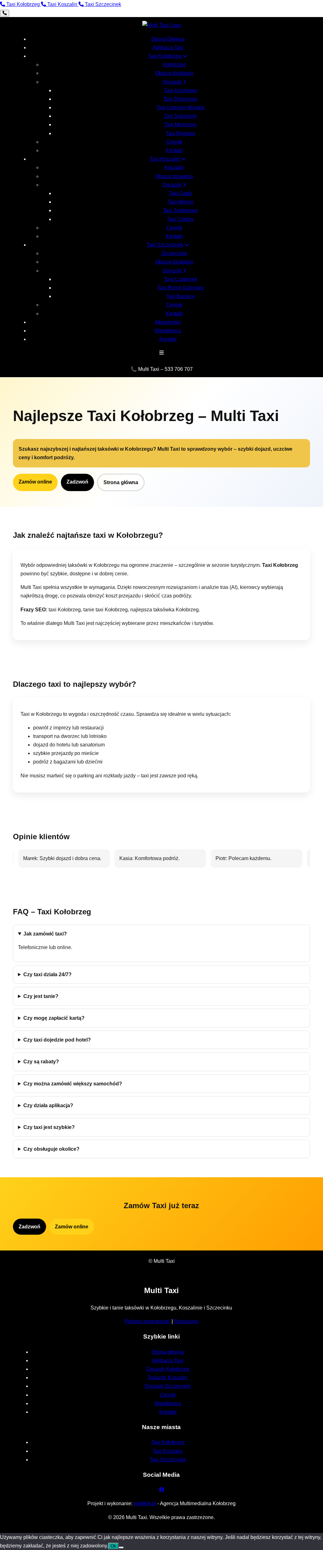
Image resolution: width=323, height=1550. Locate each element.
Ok (113, 1546)
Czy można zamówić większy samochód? (72, 1083)
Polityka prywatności (147, 1321)
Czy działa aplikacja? (48, 1105)
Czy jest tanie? (40, 996)
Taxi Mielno (180, 202)
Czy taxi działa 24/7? (47, 974)
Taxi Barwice (180, 296)
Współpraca (168, 330)
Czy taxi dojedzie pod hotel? (57, 1039)
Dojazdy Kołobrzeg (167, 1369)
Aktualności (168, 322)
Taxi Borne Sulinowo (180, 287)
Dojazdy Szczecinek (168, 1386)
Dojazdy (173, 82)
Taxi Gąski (180, 193)
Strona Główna (168, 39)
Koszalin (174, 167)
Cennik (174, 142)
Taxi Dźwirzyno (180, 99)
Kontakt (174, 150)
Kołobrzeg (174, 64)
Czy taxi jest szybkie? (49, 1127)
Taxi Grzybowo (180, 90)
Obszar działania (174, 73)
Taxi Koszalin (165, 159)
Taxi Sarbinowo (180, 210)
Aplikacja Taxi (168, 47)
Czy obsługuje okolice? (51, 1149)
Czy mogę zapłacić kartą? (54, 1018)
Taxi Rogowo (180, 133)
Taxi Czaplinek (180, 279)
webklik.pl (145, 1503)
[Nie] (121, 1547)
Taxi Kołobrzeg (165, 56)
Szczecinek (174, 253)
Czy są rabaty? (41, 1061)
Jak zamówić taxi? (45, 933)
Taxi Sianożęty (180, 116)
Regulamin (186, 1321)
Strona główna (120, 482)
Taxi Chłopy (180, 219)
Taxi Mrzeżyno (180, 124)
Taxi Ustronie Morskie (180, 107)
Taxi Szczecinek (165, 244)
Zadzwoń (77, 481)
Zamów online (35, 481)
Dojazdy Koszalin (167, 1377)
